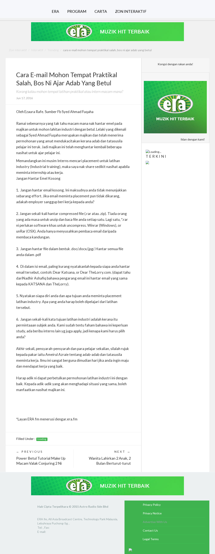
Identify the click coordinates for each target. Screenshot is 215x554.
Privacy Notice (152, 513)
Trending (53, 50)
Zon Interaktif (18, 50)
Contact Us (150, 530)
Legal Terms (151, 539)
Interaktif (37, 50)
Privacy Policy (152, 504)
